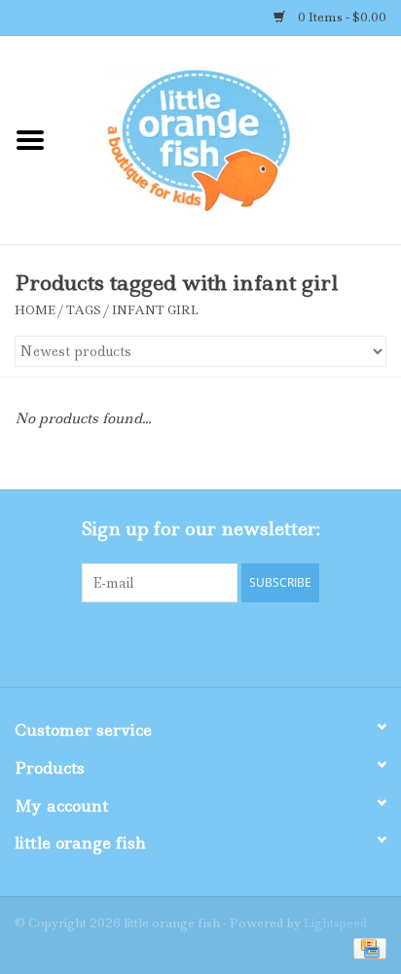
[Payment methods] (366, 947)
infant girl (155, 310)
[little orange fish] (230, 139)
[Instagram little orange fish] (253, 642)
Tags (83, 310)
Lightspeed (335, 923)
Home (35, 310)
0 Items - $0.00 (340, 17)
